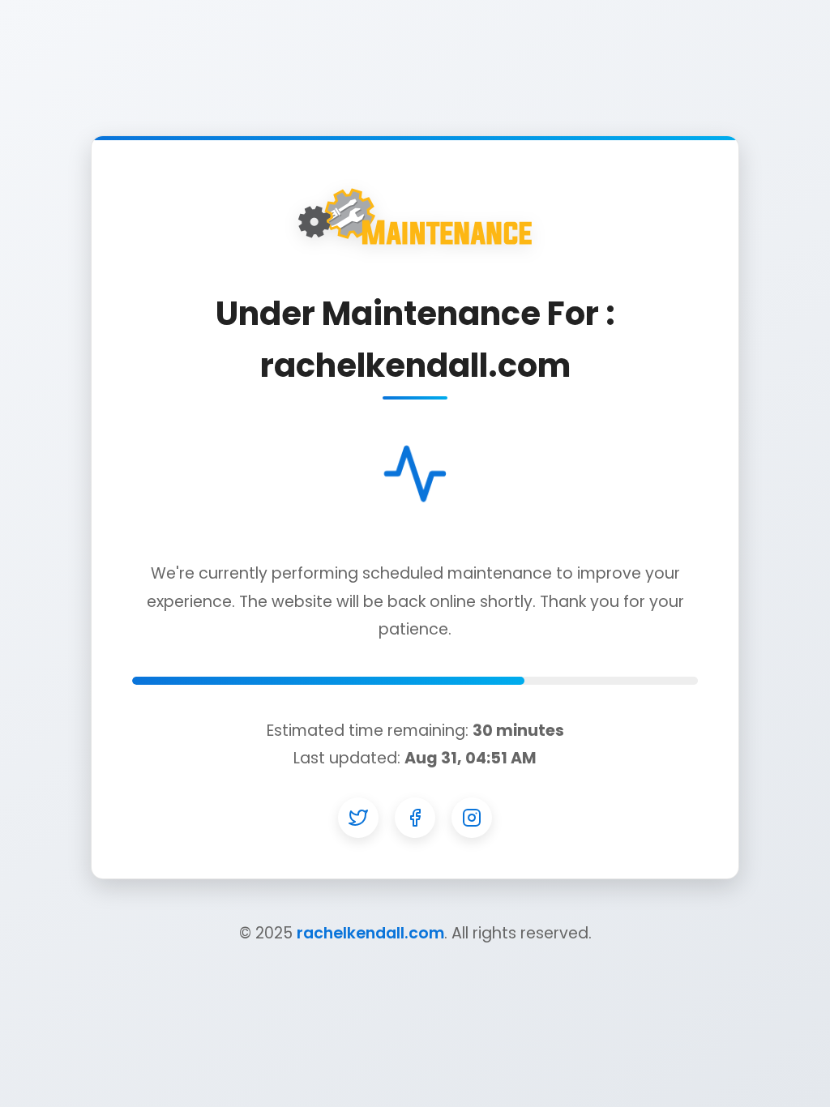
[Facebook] (415, 817)
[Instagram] (471, 817)
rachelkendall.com (370, 933)
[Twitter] (358, 817)
